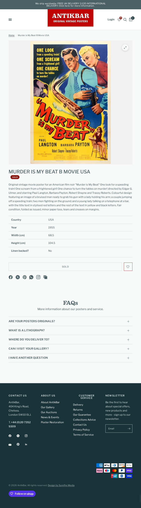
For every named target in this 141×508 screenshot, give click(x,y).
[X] (18, 277)
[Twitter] (20, 436)
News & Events (50, 417)
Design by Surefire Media (61, 485)
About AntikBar (50, 402)
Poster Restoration (52, 422)
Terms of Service (83, 434)
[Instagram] (38, 277)
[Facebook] (11, 277)
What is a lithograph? (27, 330)
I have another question (28, 357)
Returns (78, 409)
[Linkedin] (28, 444)
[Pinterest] (25, 277)
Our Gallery (48, 407)
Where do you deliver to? (29, 339)
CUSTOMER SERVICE (86, 396)
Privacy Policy (81, 429)
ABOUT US (48, 395)
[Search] (125, 19)
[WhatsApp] (31, 277)
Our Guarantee (82, 414)
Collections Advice (84, 419)
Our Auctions (49, 412)
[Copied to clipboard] (45, 277)
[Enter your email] (129, 428)
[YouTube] (12, 445)
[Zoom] (125, 47)
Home (11, 35)
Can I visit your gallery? (29, 348)
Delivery (78, 404)
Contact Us (80, 424)
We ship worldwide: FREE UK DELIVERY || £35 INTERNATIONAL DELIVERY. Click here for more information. (70, 4)
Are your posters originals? (32, 321)
